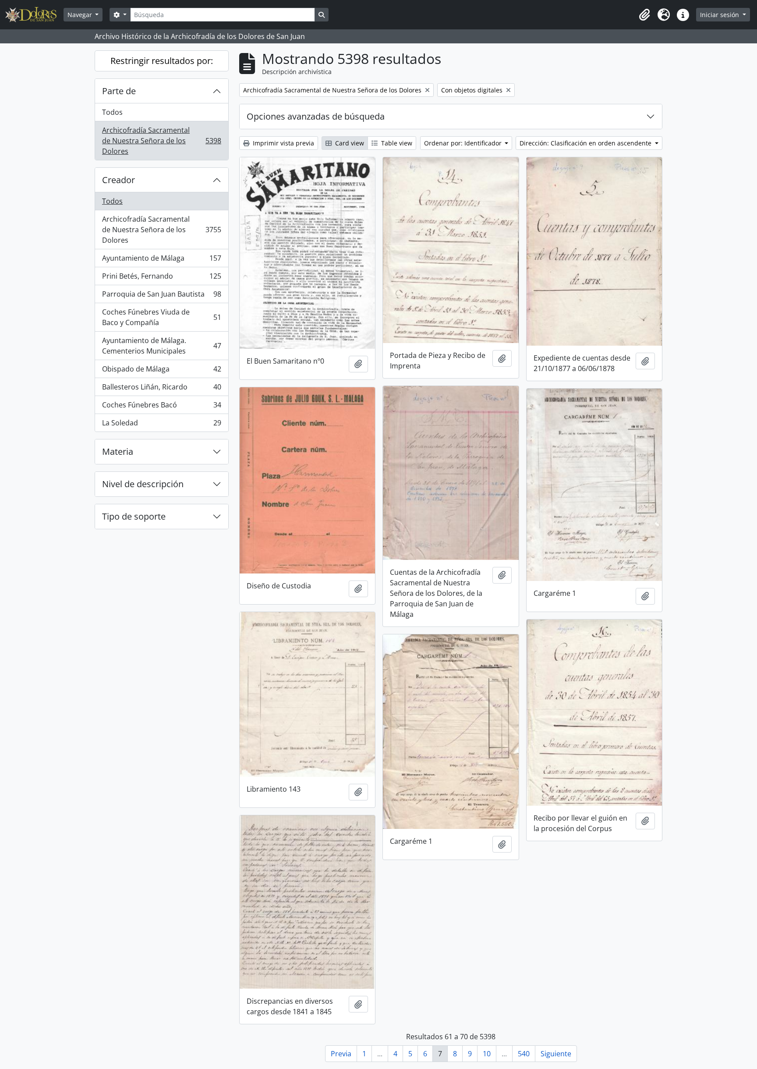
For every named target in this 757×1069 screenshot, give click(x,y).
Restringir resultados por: (161, 61)
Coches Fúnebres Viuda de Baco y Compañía (161, 317)
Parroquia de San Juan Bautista (161, 296)
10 (487, 1053)
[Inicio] (34, 15)
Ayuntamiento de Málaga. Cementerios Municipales (161, 346)
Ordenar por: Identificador (463, 143)
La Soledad (161, 425)
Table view (395, 143)
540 (524, 1053)
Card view (348, 143)
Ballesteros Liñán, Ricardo (161, 389)
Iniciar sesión (720, 15)
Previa (341, 1053)
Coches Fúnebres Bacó (161, 407)
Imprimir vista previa (282, 143)
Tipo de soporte (134, 516)
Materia (117, 451)
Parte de (119, 91)
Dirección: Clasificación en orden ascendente (586, 143)
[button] (644, 15)
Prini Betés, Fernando (161, 278)
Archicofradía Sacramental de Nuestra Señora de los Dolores (161, 140)
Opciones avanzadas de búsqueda (316, 116)
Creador (118, 180)
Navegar (80, 15)
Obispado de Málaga (161, 371)
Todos (112, 112)
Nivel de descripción (143, 484)
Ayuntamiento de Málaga (161, 260)
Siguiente (556, 1053)
